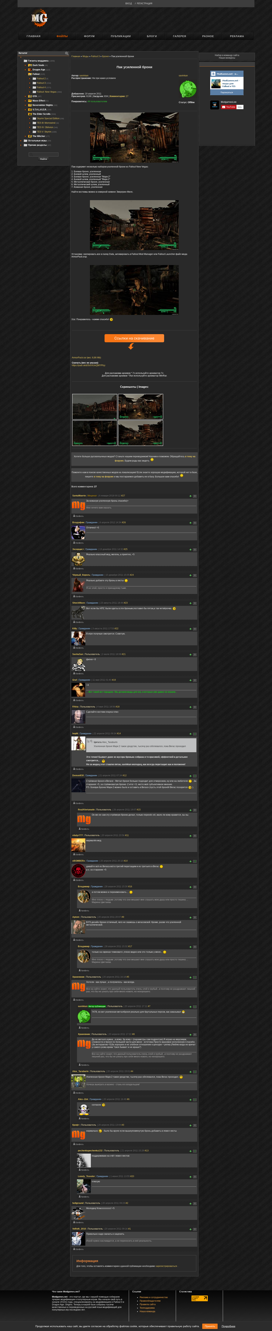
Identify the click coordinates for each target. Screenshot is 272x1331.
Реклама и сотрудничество (154, 1297)
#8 (133, 1034)
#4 (132, 1071)
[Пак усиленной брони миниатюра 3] (94, 433)
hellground (77, 1203)
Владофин (78, 522)
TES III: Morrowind (48, 123)
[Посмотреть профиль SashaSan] (78, 674)
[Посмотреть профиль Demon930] (78, 804)
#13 (147, 1150)
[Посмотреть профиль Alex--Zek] (84, 1119)
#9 (123, 917)
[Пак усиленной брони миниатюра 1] (94, 406)
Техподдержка (147, 1308)
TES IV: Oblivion (47, 127)
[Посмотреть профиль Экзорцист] (78, 569)
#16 (130, 886)
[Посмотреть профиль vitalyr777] (78, 855)
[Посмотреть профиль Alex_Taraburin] (78, 1093)
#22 (116, 628)
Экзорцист (78, 549)
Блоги (152, 36)
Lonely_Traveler (86, 1176)
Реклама (237, 36)
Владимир (83, 886)
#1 (129, 1229)
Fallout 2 (42, 78)
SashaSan (77, 654)
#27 (123, 495)
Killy (74, 628)
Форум (89, 36)
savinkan (183, 75)
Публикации (121, 36)
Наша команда (147, 1311)
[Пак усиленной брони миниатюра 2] (140, 406)
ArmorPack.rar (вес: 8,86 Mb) (86, 357)
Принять (210, 1326)
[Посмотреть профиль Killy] (78, 648)
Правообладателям (150, 1301)
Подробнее (228, 1326)
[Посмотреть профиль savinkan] (84, 1028)
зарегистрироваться (167, 1266)
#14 (119, 733)
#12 (125, 775)
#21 (124, 654)
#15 (139, 809)
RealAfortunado (86, 809)
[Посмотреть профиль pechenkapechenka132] (84, 1170)
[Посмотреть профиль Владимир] (84, 911)
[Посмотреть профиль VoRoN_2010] (78, 1250)
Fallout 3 (44, 83)
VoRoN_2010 (79, 1229)
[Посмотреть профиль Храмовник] (78, 1000)
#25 (125, 549)
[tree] (43, 103)
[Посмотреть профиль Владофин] (78, 543)
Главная (34, 36)
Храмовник (78, 977)
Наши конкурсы (227, 58)
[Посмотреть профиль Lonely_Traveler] (84, 1197)
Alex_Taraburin (80, 1071)
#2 (127, 1203)
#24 (132, 575)
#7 (149, 1006)
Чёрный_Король (81, 575)
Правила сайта (148, 1304)
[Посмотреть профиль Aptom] (78, 940)
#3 (123, 1125)
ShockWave (78, 603)
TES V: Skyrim (47, 131)
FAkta (75, 706)
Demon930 (78, 775)
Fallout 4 (44, 87)
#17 (130, 946)
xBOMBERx (78, 861)
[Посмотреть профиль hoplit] (78, 769)
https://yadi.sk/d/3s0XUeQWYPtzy (88, 365)
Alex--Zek (83, 1099)
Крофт (75, 1125)
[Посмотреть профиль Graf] (78, 701)
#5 (128, 977)
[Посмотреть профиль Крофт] (78, 1145)
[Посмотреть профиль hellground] (78, 1223)
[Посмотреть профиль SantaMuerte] (78, 516)
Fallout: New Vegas (49, 92)
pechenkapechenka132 (90, 1150)
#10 (126, 861)
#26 (124, 522)
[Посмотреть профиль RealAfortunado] (84, 829)
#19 (114, 680)
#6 (128, 1099)
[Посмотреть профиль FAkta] (78, 727)
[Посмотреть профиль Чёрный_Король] (78, 597)
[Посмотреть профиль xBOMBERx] (78, 881)
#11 (127, 835)
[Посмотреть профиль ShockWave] (78, 623)
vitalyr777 (77, 835)
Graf (74, 680)
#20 (132, 1176)
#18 (118, 706)
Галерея (179, 36)
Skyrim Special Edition (50, 118)
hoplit (75, 733)
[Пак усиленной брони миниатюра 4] (140, 433)
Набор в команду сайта (227, 55)
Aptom (75, 917)
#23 (126, 603)
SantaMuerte (79, 495)
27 (119, 96)
